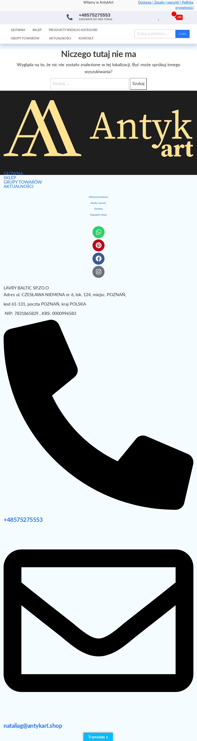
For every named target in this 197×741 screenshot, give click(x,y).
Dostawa (98, 209)
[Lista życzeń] (159, 17)
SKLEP (10, 178)
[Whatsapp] (98, 232)
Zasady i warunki (98, 203)
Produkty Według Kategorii (73, 30)
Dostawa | (146, 2)
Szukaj (182, 33)
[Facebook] (98, 259)
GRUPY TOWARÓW (23, 182)
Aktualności (60, 38)
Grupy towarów (25, 38)
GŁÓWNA (13, 174)
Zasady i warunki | (168, 2)
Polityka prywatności (98, 197)
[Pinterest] (98, 245)
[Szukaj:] (89, 83)
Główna (18, 30)
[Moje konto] (164, 17)
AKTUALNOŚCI (18, 187)
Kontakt (86, 38)
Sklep (37, 30)
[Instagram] (98, 272)
